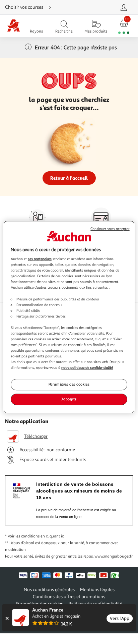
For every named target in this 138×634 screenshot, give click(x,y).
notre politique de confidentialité (87, 367)
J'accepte (69, 399)
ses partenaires (40, 258)
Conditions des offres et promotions (69, 596)
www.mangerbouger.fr (113, 556)
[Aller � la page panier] (124, 26)
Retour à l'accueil (69, 178)
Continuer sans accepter (109, 229)
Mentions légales (97, 589)
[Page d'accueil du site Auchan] (13, 26)
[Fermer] (7, 618)
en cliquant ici (53, 536)
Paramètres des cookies (69, 384)
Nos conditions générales (49, 589)
